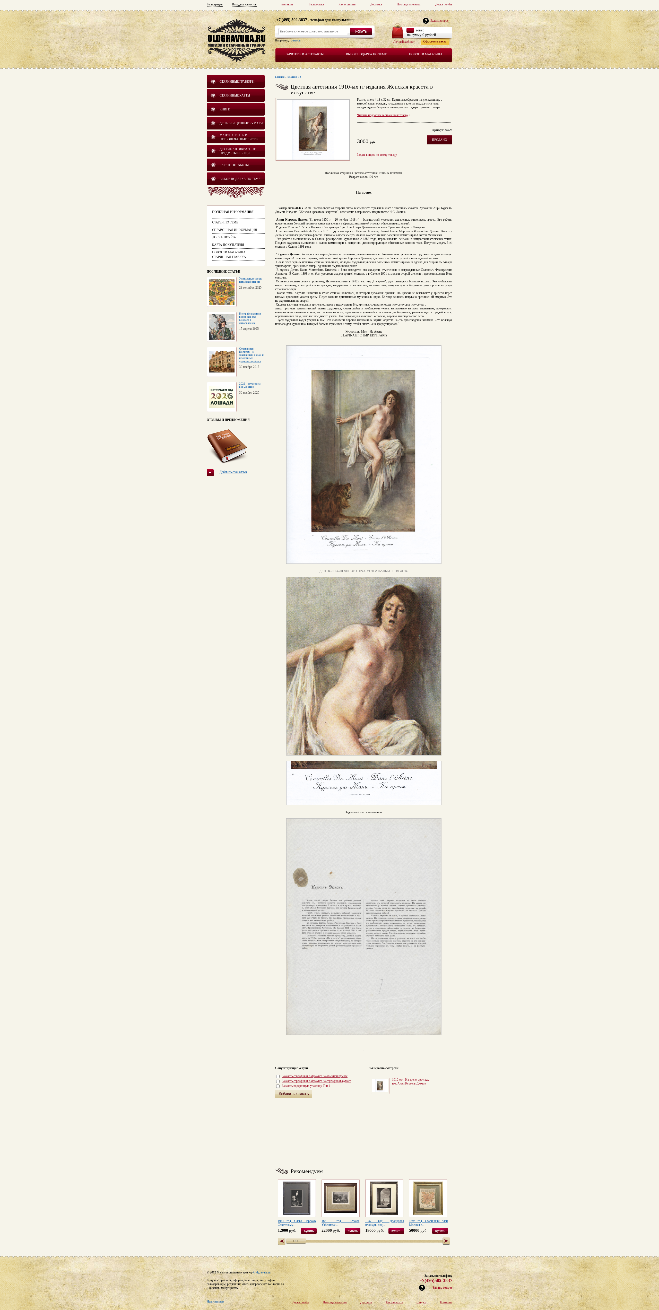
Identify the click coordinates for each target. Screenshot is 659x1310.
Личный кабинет (403, 42)
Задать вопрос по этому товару (377, 155)
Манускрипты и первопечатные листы (239, 137)
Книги (225, 109)
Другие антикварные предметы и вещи (238, 151)
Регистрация (215, 4)
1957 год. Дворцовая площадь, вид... (384, 1223)
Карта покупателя (228, 245)
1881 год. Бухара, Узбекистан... (341, 1223)
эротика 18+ (295, 76)
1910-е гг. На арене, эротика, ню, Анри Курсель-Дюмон (410, 1081)
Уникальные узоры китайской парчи (250, 280)
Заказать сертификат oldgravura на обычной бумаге (315, 1076)
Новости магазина (426, 54)
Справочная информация (234, 230)
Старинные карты (235, 95)
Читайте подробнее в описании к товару (382, 115)
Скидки (421, 1302)
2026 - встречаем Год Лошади (250, 385)
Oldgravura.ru (262, 1272)
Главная (279, 76)
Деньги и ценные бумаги (241, 123)
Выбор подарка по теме (366, 54)
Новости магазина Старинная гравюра (229, 254)
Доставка (376, 4)
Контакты (287, 4)
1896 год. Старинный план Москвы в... (428, 1223)
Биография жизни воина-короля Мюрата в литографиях (250, 318)
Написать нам (215, 1301)
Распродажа (316, 4)
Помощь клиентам (409, 4)
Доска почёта (443, 4)
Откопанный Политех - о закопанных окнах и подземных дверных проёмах (251, 354)
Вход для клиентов (244, 4)
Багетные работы (234, 165)
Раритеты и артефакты (304, 54)
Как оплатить (347, 4)
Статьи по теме (225, 222)
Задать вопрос (442, 1287)
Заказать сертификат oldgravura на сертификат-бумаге (316, 1081)
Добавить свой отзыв (233, 472)
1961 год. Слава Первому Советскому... (297, 1223)
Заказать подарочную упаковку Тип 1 (306, 1086)
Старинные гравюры (237, 81)
